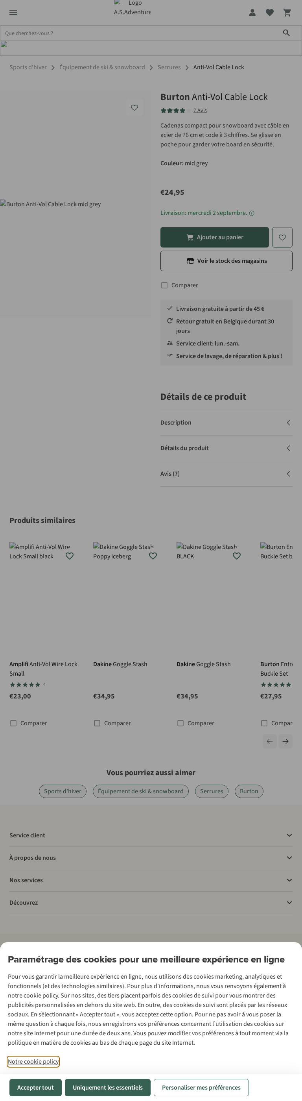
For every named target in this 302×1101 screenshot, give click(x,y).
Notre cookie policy (33, 1061)
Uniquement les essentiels (108, 1087)
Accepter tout (35, 1087)
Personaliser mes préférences (201, 1087)
